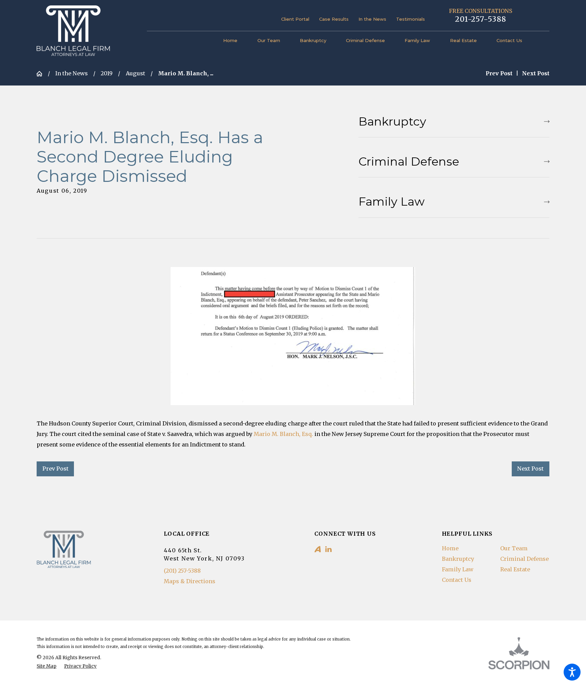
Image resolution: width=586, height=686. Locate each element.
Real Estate (515, 569)
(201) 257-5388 (182, 570)
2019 (107, 73)
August (135, 73)
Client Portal (295, 19)
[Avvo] (317, 549)
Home (450, 548)
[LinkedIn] (328, 549)
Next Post (530, 468)
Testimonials (410, 19)
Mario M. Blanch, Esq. (283, 434)
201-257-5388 (480, 19)
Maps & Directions (189, 581)
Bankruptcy (458, 558)
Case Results (334, 19)
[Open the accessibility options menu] (572, 672)
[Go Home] (42, 73)
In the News (372, 19)
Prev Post (55, 468)
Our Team (514, 548)
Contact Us (456, 579)
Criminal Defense (524, 558)
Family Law (457, 569)
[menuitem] (235, 40)
